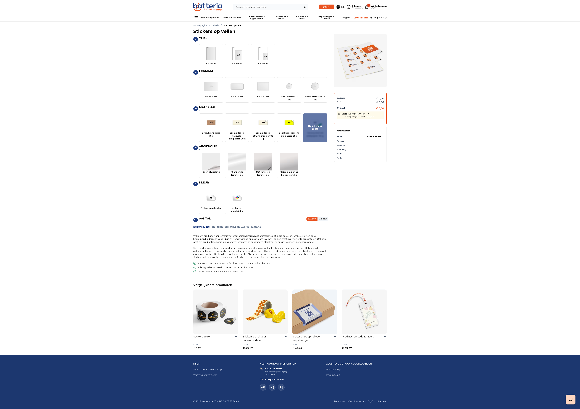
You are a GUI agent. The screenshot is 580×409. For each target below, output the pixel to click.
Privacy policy (333, 369)
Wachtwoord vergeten (205, 375)
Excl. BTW (312, 219)
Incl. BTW (323, 219)
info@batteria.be (274, 379)
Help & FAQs (380, 17)
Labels (215, 25)
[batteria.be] (207, 7)
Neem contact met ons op (207, 369)
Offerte (327, 7)
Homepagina (200, 25)
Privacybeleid (333, 375)
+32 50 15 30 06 (273, 368)
